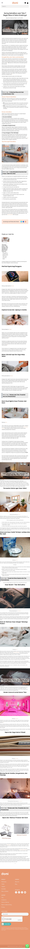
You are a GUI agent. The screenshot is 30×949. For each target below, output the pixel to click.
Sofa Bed (3, 889)
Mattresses (3, 881)
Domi (6, 422)
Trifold (2, 884)
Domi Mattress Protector (23, 849)
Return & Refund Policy (6, 904)
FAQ (2, 897)
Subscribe (7, 924)
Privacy (3, 907)
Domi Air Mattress (16, 652)
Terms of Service (5, 902)
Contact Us (3, 900)
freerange (16, 758)
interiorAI (16, 718)
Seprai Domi (9, 844)
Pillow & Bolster (4, 891)
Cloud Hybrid (10, 214)
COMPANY (17, 879)
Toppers (3, 886)
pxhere (16, 560)
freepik (12, 285)
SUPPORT (3, 895)
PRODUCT (3, 879)
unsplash (19, 610)
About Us (17, 881)
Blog (16, 884)
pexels (19, 514)
